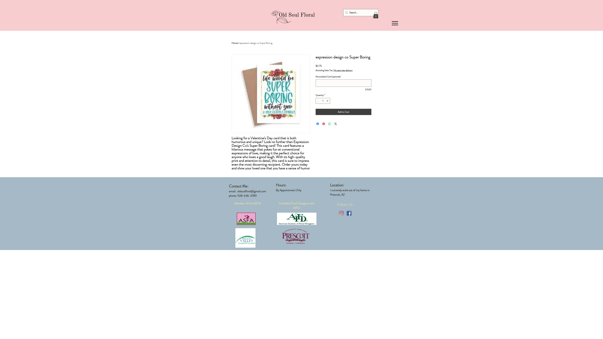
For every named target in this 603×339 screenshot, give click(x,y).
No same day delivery (343, 70)
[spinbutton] (323, 101)
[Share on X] (335, 124)
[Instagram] (341, 213)
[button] (375, 15)
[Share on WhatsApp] (329, 124)
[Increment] (328, 101)
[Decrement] (318, 101)
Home (235, 43)
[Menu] (395, 23)
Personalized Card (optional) (328, 76)
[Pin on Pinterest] (324, 124)
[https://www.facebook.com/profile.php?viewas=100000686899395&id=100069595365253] (349, 213)
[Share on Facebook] (318, 124)
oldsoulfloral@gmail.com (251, 191)
